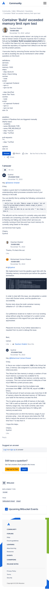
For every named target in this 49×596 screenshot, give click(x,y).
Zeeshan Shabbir (16, 28)
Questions (29, 11)
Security (9, 578)
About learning (11, 548)
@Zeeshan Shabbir (13, 183)
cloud (18, 501)
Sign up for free (12, 469)
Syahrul (10, 174)
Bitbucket (20, 11)
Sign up (12, 450)
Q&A (13, 11)
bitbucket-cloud (9, 501)
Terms (9, 574)
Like (7, 253)
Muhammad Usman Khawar (20, 259)
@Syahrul (11, 267)
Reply (4, 437)
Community (15, 3)
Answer (6, 153)
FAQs (8, 537)
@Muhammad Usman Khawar (20, 358)
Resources (10, 551)
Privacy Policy (11, 571)
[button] (26, 283)
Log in (5, 450)
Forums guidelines (12, 541)
